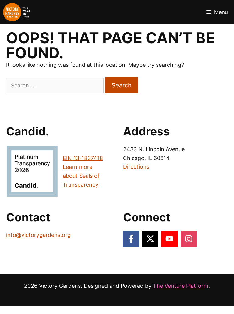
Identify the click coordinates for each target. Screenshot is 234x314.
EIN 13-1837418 (83, 158)
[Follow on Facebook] (131, 239)
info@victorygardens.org (38, 235)
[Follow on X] (150, 239)
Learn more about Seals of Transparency (81, 176)
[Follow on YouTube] (169, 239)
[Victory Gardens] (16, 12)
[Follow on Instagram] (189, 239)
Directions (136, 166)
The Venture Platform (180, 286)
